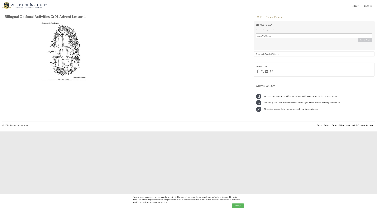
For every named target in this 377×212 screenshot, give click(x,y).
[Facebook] (258, 71)
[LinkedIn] (267, 71)
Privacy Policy (323, 125)
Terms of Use (337, 125)
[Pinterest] (272, 71)
